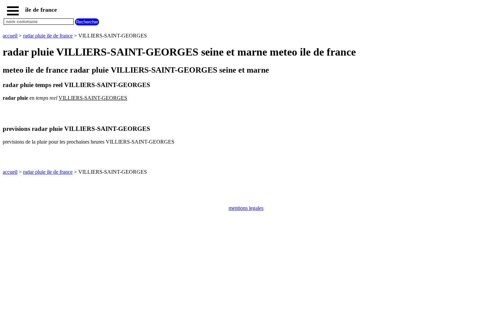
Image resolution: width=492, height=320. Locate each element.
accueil (10, 35)
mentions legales (246, 208)
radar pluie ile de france (48, 35)
